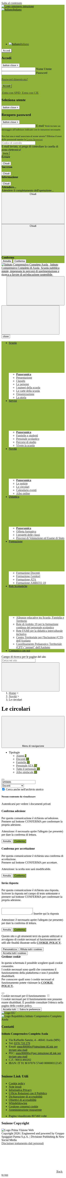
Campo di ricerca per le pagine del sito (23, 656)
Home (12, 693)
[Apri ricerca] (36, 290)
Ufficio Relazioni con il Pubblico (28, 1093)
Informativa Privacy (20, 1090)
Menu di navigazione (33, 746)
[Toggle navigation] (30, 319)
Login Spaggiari (35, 139)
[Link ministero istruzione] (17, 6)
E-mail (40, 125)
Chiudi (6, 163)
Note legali (15, 1086)
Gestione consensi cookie (23, 1106)
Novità (13, 696)
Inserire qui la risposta (46, 913)
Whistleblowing (18, 1103)
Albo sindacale (26, 772)
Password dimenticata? (14, 79)
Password (41, 72)
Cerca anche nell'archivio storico (24, 789)
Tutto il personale (28, 768)
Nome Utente (44, 69)
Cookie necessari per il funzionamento (23, 995)
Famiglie (23, 762)
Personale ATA (26, 765)
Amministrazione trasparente (25, 1109)
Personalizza (10, 949)
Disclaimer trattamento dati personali (22, 1143)
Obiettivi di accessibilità (22, 1099)
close (6, 336)
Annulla (7, 261)
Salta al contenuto (11, 3)
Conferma (19, 261)
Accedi (6, 50)
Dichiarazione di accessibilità (25, 1096)
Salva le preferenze (30, 1009)
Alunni (21, 755)
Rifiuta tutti (31, 949)
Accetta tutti (14, 953)
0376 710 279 (22, 1043)
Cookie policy (17, 1083)
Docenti (22, 759)
